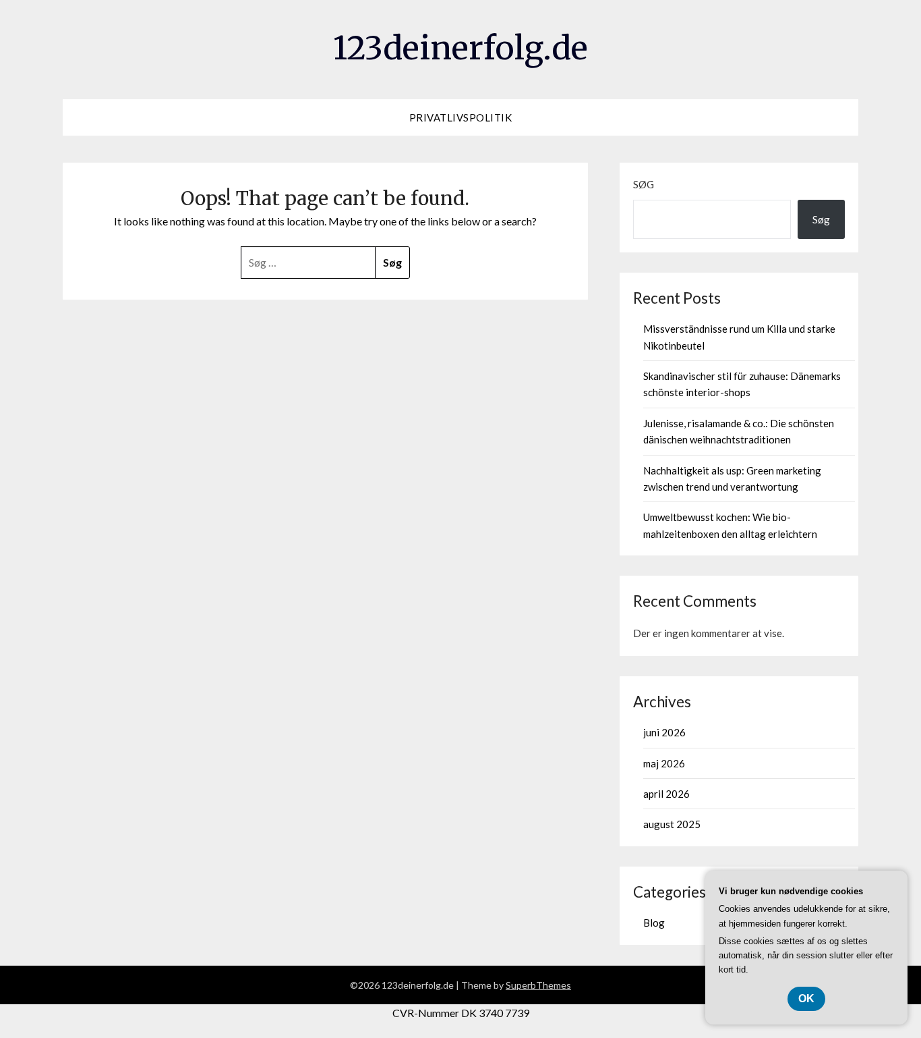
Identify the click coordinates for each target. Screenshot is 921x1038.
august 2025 (672, 824)
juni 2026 (664, 732)
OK (806, 998)
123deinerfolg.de (460, 48)
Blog (654, 923)
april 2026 (666, 794)
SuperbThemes (538, 985)
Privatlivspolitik (460, 117)
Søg (643, 184)
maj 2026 (664, 763)
